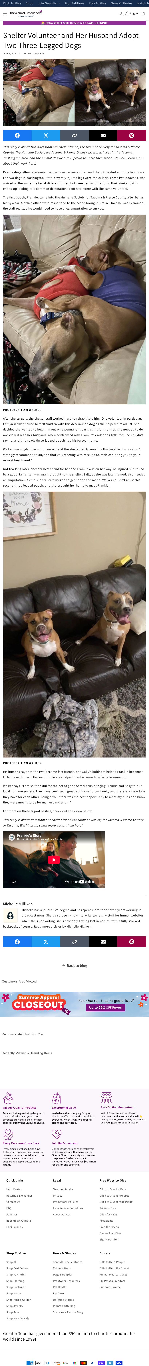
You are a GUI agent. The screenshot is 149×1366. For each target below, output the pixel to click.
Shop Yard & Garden (18, 1299)
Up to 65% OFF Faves (105, 1007)
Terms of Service (63, 1189)
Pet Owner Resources (66, 1281)
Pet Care (58, 1293)
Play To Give (97, 3)
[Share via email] (103, 135)
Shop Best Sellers (17, 1268)
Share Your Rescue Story (68, 1312)
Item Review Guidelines (68, 1208)
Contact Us (13, 1201)
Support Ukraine (110, 1287)
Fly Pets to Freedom (112, 1281)
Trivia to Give (108, 1208)
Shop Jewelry (14, 1306)
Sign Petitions (74, 3)
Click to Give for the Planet (116, 1201)
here (32, 163)
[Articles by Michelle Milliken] (10, 915)
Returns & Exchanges (19, 1195)
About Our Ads (62, 1214)
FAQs (9, 1208)
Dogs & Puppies (63, 1274)
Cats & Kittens (62, 1268)
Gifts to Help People (112, 1262)
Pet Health (60, 1287)
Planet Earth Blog (64, 1306)
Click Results (14, 1227)
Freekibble (106, 1220)
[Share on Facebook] (17, 135)
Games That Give (110, 1233)
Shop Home (13, 1293)
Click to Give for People (114, 1195)
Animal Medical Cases (113, 1274)
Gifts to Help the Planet (114, 1268)
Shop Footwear (16, 1287)
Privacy (58, 1195)
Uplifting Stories (63, 1299)
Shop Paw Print (16, 1274)
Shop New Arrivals (17, 1318)
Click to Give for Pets (113, 1189)
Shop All (11, 1262)
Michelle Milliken (33, 53)
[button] (5, 13)
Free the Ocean (109, 1227)
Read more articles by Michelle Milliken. (63, 926)
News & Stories (121, 3)
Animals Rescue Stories (67, 1262)
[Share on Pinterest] (131, 135)
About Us (11, 1214)
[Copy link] (74, 135)
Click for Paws (108, 1214)
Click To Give (12, 3)
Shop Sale (12, 1312)
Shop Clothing (15, 1281)
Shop (29, 3)
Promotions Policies (65, 1201)
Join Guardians (49, 3)
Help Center (14, 1189)
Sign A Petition (109, 1239)
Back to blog (77, 965)
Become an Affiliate (18, 1220)
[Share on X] (46, 135)
